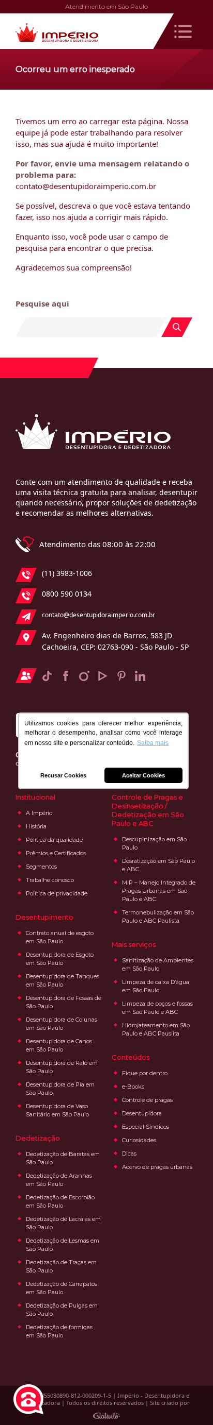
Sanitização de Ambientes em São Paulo (157, 964)
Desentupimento (44, 917)
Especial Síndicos (145, 1126)
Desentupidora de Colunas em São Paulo (61, 1023)
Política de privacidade (56, 893)
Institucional (35, 797)
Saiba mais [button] (153, 743)
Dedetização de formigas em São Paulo (59, 1331)
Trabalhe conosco (50, 880)
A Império (39, 813)
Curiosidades (139, 1140)
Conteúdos (130, 1057)
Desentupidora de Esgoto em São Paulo (60, 958)
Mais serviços (134, 944)
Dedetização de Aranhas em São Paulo (59, 1180)
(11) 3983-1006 (67, 573)
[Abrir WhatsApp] (187, 1399)
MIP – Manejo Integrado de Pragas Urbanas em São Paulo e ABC (158, 891)
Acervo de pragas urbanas (157, 1166)
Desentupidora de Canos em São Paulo (59, 1045)
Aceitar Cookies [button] (143, 775)
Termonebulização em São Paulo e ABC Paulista (158, 916)
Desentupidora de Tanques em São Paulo (62, 980)
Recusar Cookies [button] (63, 775)
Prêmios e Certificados (56, 853)
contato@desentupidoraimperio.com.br (98, 614)
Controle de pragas (147, 1100)
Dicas (129, 1153)
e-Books (133, 1086)
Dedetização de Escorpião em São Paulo (60, 1201)
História (36, 826)
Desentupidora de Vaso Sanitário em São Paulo (57, 1110)
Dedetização (38, 1138)
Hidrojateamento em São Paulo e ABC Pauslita (156, 1029)
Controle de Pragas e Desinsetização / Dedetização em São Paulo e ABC (148, 810)
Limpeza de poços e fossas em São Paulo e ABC (157, 1007)
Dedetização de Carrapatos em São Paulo (61, 1288)
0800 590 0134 (67, 594)
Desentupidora (142, 1113)
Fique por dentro (145, 1073)
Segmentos (41, 866)
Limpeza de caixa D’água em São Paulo (155, 986)
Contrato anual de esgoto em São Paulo (60, 937)
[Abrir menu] (183, 31)
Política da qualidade (54, 839)
